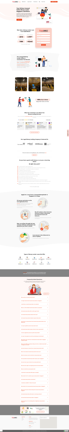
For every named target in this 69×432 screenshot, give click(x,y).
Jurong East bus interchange (25, 62)
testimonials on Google (28, 116)
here (45, 152)
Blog (39, 1)
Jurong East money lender (21, 64)
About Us (23, 418)
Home (20, 1)
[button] (14, 84)
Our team (18, 203)
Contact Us (23, 419)
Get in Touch (43, 1)
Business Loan (34, 259)
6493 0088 (30, 427)
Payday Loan (27, 259)
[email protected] (30, 426)
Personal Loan (35, 1)
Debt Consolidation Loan (41, 259)
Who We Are (23, 1)
